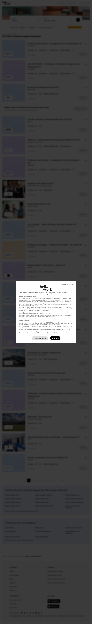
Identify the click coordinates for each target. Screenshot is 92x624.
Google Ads (50, 322)
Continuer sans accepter (67, 284)
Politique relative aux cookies (61, 332)
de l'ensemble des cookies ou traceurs (38, 300)
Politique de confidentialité (43, 332)
